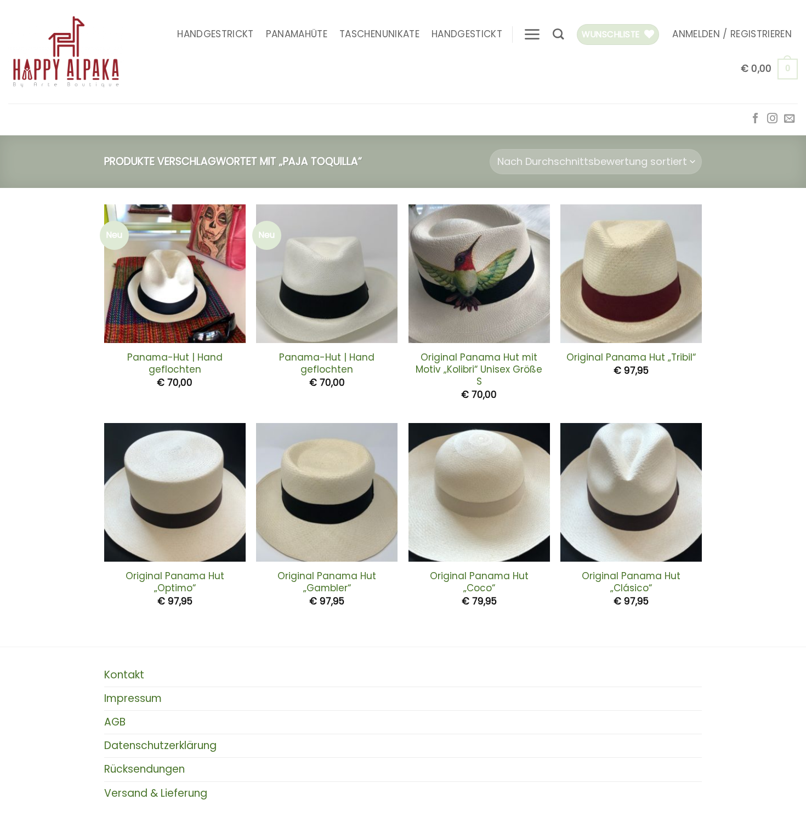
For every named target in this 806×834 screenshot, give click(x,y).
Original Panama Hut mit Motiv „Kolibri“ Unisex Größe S (479, 369)
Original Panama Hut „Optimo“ (175, 582)
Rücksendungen (144, 769)
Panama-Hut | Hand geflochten (175, 363)
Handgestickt (467, 34)
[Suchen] (558, 34)
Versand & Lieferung (155, 793)
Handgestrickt (215, 34)
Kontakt (124, 674)
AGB (115, 722)
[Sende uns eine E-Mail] (789, 119)
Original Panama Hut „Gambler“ (326, 582)
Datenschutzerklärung (160, 745)
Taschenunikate (379, 34)
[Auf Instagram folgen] (772, 119)
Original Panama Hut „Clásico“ (631, 582)
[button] (532, 34)
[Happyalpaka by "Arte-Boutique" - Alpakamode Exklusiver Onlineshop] (66, 52)
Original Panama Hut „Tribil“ (631, 357)
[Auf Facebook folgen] (755, 119)
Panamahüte (296, 34)
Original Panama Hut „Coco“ (479, 582)
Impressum (133, 698)
